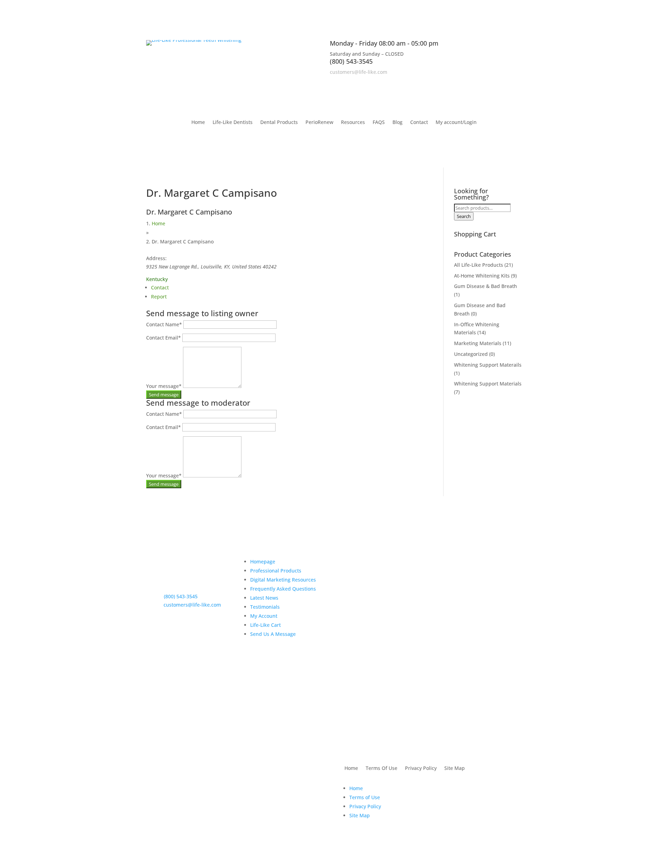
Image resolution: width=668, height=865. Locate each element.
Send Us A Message (273, 634)
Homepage (262, 561)
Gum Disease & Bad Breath (485, 286)
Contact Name (164, 324)
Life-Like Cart (265, 625)
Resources (353, 122)
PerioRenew (319, 122)
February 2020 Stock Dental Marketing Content (378, 639)
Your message (164, 386)
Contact (419, 122)
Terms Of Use (381, 768)
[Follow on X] (502, 81)
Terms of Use (364, 797)
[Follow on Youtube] (516, 81)
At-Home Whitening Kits (482, 275)
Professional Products (275, 570)
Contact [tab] (160, 287)
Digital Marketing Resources (283, 579)
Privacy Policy (421, 768)
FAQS (379, 122)
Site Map (454, 768)
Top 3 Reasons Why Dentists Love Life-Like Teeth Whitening (379, 571)
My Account (263, 616)
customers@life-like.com (358, 72)
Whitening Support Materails (488, 364)
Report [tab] (159, 296)
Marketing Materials (477, 343)
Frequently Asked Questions (283, 588)
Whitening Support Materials (488, 383)
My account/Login (456, 122)
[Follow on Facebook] (488, 81)
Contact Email (163, 337)
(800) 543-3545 (351, 61)
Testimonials (265, 606)
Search (464, 216)
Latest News (264, 597)
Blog (397, 122)
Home (198, 122)
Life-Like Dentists (233, 122)
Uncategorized (471, 354)
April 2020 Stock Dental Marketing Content (381, 607)
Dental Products (279, 122)
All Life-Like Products (478, 265)
